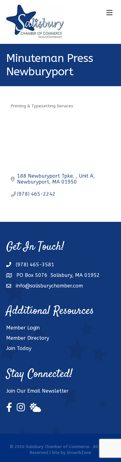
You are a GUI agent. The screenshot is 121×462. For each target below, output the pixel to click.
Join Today (18, 348)
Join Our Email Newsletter (37, 391)
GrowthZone (79, 452)
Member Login (23, 328)
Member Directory (27, 338)
